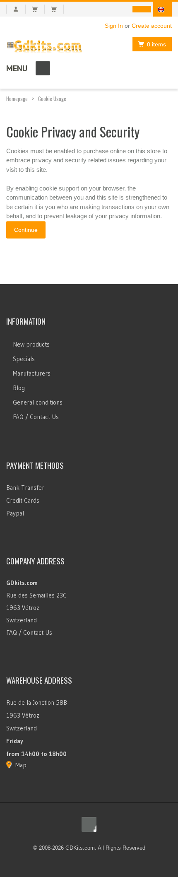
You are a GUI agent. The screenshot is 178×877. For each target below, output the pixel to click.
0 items (156, 44)
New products (31, 344)
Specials (24, 359)
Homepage (17, 98)
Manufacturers (32, 373)
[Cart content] (38, 9)
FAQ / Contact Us (36, 417)
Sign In (114, 25)
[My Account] (16, 9)
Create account (152, 25)
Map (20, 765)
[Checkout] (57, 9)
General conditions (38, 402)
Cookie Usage (52, 98)
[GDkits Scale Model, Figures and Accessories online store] (44, 44)
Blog (19, 388)
